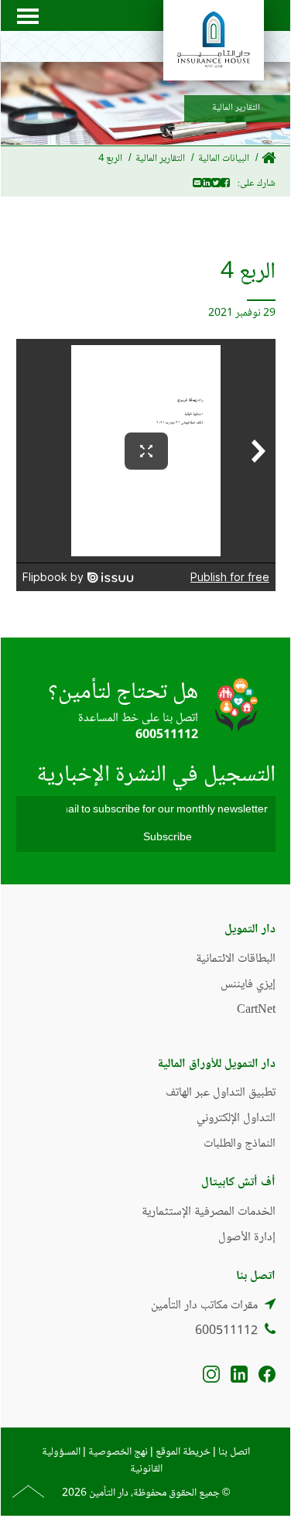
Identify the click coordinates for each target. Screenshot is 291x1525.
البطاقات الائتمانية (236, 959)
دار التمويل (250, 929)
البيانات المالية (223, 158)
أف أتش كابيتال (238, 1182)
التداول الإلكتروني (236, 1118)
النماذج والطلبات (240, 1143)
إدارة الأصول (247, 1237)
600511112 (166, 735)
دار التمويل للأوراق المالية (216, 1064)
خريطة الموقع (183, 1452)
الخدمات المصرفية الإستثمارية (209, 1212)
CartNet (256, 1010)
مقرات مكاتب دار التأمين (204, 1305)
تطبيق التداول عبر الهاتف (221, 1092)
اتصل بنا (234, 1452)
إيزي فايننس (248, 984)
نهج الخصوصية (118, 1452)
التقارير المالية (160, 158)
